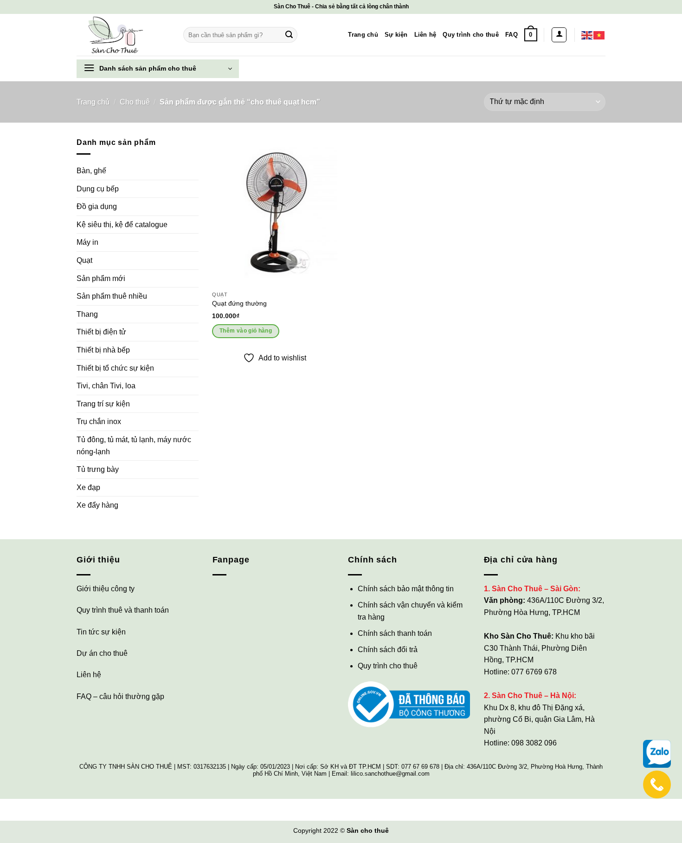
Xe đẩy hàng (97, 505)
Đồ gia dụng (97, 206)
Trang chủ (363, 34)
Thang (87, 314)
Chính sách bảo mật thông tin (406, 589)
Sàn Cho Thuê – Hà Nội (533, 695)
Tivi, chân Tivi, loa (106, 386)
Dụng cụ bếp (98, 189)
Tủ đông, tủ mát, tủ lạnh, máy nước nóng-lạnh (134, 446)
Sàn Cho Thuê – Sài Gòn (535, 589)
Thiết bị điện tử (101, 332)
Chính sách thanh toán (395, 633)
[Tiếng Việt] (599, 34)
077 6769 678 (534, 672)
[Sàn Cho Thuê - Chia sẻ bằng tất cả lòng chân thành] (123, 35)
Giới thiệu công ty (106, 589)
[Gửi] (289, 35)
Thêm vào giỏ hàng (245, 330)
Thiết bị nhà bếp (103, 350)
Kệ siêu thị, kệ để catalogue (122, 225)
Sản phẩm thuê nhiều (112, 296)
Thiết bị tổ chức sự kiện (115, 368)
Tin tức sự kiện (101, 632)
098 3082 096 (534, 743)
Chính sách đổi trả (388, 649)
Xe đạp (88, 487)
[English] (587, 34)
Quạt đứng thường (239, 303)
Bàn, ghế (91, 171)
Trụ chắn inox (99, 421)
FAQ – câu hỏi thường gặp (120, 696)
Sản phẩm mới (101, 278)
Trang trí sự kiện (103, 404)
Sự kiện (396, 34)
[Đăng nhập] (559, 34)
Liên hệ (425, 34)
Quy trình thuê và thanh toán (123, 610)
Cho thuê (135, 102)
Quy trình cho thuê (471, 34)
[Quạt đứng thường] (274, 212)
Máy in (87, 242)
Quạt (84, 260)
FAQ (511, 34)
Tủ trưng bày (98, 469)
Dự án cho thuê (102, 653)
